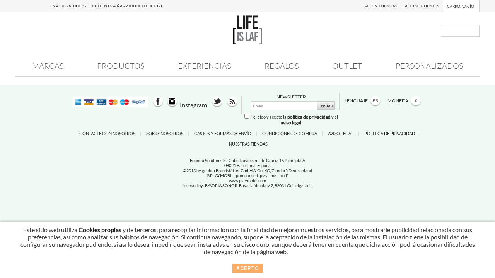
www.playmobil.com (247, 180)
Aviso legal (340, 133)
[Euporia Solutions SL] (247, 42)
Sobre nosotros (164, 133)
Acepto (247, 268)
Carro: (460, 6)
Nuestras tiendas (248, 143)
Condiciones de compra (289, 133)
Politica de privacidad (389, 133)
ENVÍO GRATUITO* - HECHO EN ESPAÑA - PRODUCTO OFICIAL (106, 5)
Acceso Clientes (422, 5)
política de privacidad (309, 117)
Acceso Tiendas (380, 5)
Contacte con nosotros (107, 133)
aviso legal (291, 122)
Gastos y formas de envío (222, 133)
